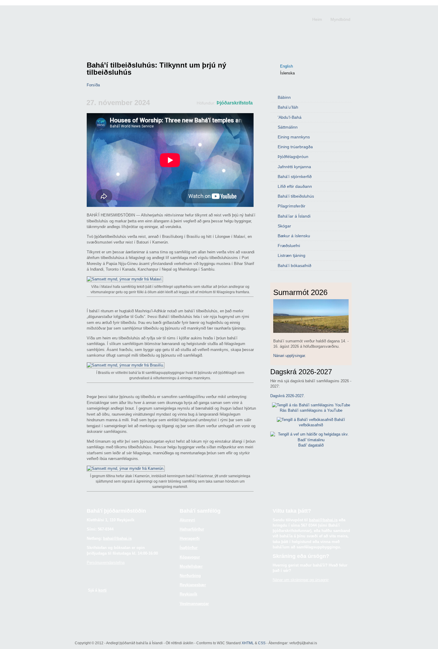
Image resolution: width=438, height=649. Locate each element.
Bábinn (284, 97)
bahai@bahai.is (117, 538)
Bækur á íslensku (294, 235)
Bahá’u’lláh (288, 107)
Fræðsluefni (289, 245)
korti (102, 590)
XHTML (248, 643)
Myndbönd (340, 19)
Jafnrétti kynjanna (294, 166)
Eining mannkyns (294, 137)
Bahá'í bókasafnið (294, 265)
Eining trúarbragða (295, 146)
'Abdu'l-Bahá (290, 117)
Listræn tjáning (291, 255)
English (286, 66)
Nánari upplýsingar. (289, 355)
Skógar (284, 226)
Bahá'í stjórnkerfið (295, 176)
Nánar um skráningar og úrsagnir (301, 580)
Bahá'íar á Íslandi (294, 216)
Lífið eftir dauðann (295, 186)
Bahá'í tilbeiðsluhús (296, 196)
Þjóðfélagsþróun (293, 156)
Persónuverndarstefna (106, 562)
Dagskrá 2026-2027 (287, 396)
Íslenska (287, 73)
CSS (261, 643)
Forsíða (93, 85)
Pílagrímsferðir (291, 206)
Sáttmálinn (288, 127)
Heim (317, 19)
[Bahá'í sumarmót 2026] (311, 331)
